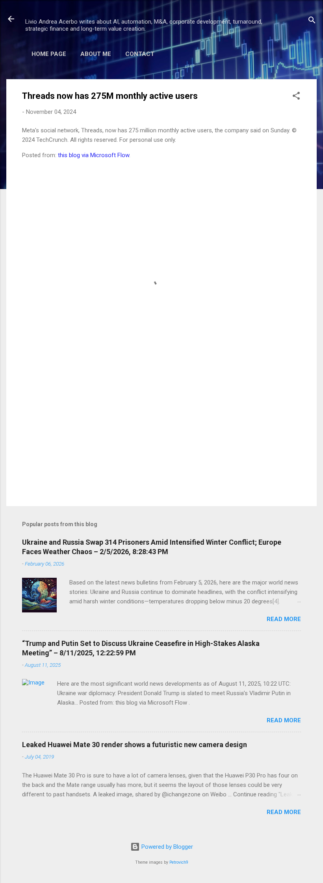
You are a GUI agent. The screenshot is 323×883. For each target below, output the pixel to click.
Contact (139, 54)
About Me (95, 54)
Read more (284, 619)
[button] (296, 97)
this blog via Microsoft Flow (93, 155)
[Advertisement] (161, 433)
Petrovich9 (178, 862)
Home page (49, 54)
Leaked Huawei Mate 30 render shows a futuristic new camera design (134, 744)
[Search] (312, 21)
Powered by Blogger (166, 846)
